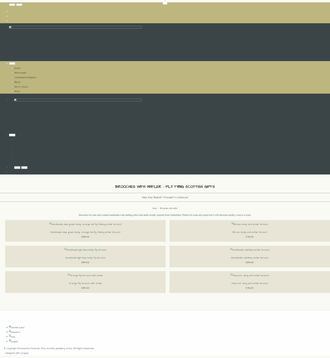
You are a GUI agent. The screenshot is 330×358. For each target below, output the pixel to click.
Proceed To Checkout (176, 197)
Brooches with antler (169, 208)
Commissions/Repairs (25, 77)
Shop (154, 208)
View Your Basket (152, 197)
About (17, 82)
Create (24, 353)
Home (17, 68)
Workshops (20, 72)
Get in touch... (21, 86)
